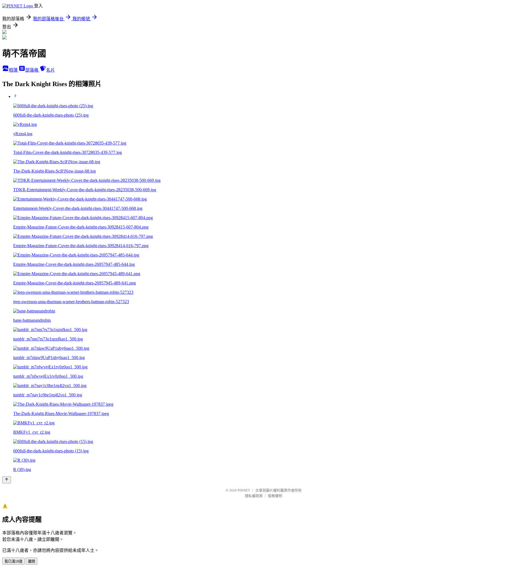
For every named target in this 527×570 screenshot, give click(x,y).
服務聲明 (275, 496)
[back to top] (6, 479)
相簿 (14, 70)
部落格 (32, 70)
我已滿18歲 (13, 561)
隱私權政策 (254, 496)
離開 (31, 561)
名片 (50, 70)
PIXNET (244, 490)
